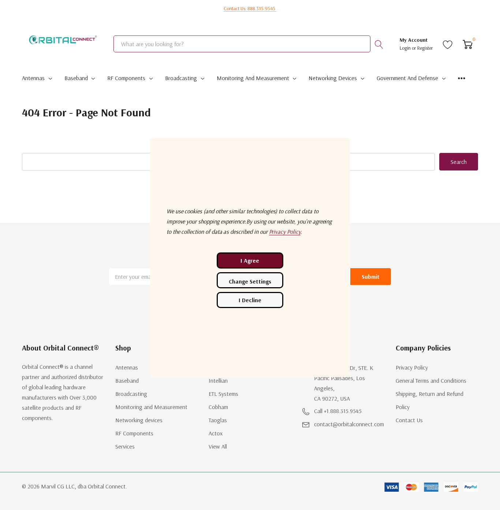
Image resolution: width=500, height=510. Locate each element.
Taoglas (218, 420)
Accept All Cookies (250, 260)
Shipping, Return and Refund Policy (429, 400)
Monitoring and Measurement (253, 78)
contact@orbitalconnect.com (349, 424)
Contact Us (409, 420)
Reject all (250, 300)
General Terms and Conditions (431, 380)
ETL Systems (223, 393)
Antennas (33, 78)
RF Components (126, 78)
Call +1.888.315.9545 (338, 411)
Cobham (218, 406)
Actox (216, 433)
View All (218, 446)
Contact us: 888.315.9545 (250, 8)
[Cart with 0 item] (468, 43)
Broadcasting (181, 78)
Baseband (76, 78)
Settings (250, 280)
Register (425, 48)
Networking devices (333, 78)
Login (406, 48)
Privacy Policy (412, 367)
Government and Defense (407, 78)
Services (125, 446)
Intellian (218, 380)
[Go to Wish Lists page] (448, 43)
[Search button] (378, 43)
